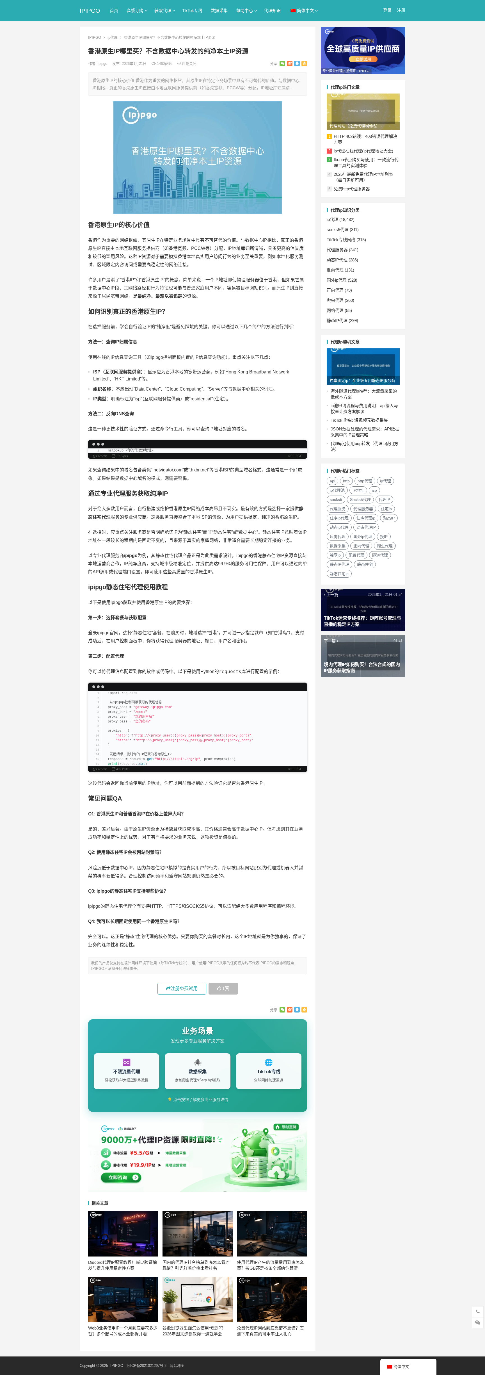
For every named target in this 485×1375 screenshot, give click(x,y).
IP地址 (358, 490)
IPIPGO (90, 10)
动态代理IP (366, 527)
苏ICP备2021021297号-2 (146, 1365)
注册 (401, 10)
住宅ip (386, 509)
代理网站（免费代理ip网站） (355, 126)
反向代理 (335, 270)
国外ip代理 (337, 280)
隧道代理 (380, 555)
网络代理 (335, 310)
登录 (387, 10)
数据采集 (219, 10)
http (346, 481)
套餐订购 (135, 10)
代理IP (384, 499)
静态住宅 (365, 564)
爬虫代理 (335, 300)
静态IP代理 (337, 320)
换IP (384, 536)
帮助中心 (244, 10)
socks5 (336, 499)
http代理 (365, 481)
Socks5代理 (360, 499)
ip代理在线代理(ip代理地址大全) (363, 151)
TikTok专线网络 (341, 239)
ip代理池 (337, 490)
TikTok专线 (192, 10)
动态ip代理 (339, 527)
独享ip (335, 555)
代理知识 (272, 10)
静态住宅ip (339, 573)
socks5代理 (338, 229)
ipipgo (103, 63)
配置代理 (356, 555)
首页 (114, 10)
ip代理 (112, 37)
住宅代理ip (365, 518)
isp (374, 490)
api (332, 481)
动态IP (389, 518)
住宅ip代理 (339, 518)
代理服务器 (337, 249)
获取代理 (162, 10)
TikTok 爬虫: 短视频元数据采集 (359, 420)
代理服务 (338, 509)
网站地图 (177, 1365)
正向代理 (335, 290)
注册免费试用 (184, 988)
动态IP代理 (337, 259)
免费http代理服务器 (352, 188)
